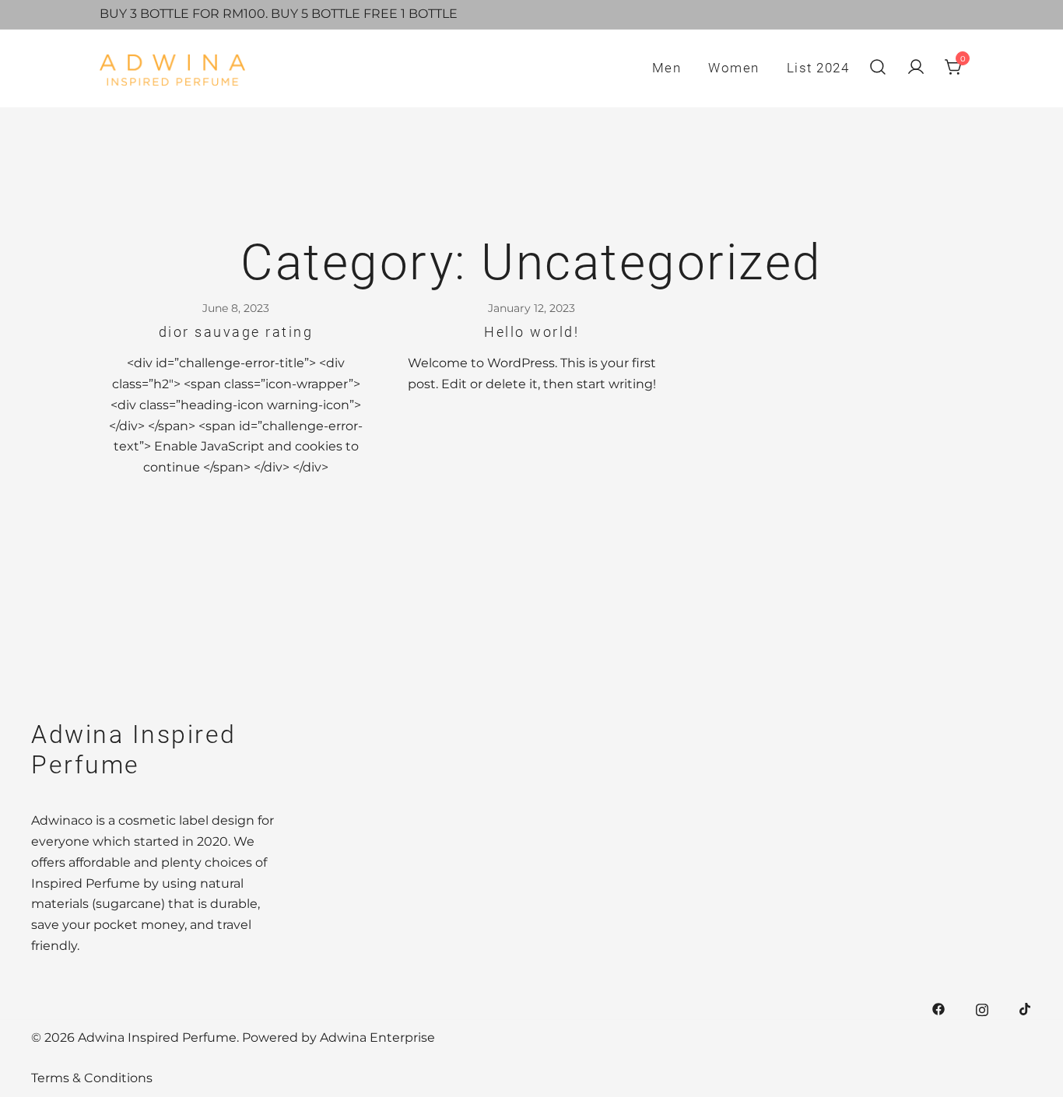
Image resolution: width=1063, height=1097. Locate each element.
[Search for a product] (877, 68)
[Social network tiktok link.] (1025, 1008)
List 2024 (818, 67)
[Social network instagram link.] (982, 1008)
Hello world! (531, 332)
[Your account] (916, 68)
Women (734, 67)
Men (667, 67)
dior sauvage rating (236, 332)
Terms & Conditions (92, 1078)
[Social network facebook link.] (938, 1008)
